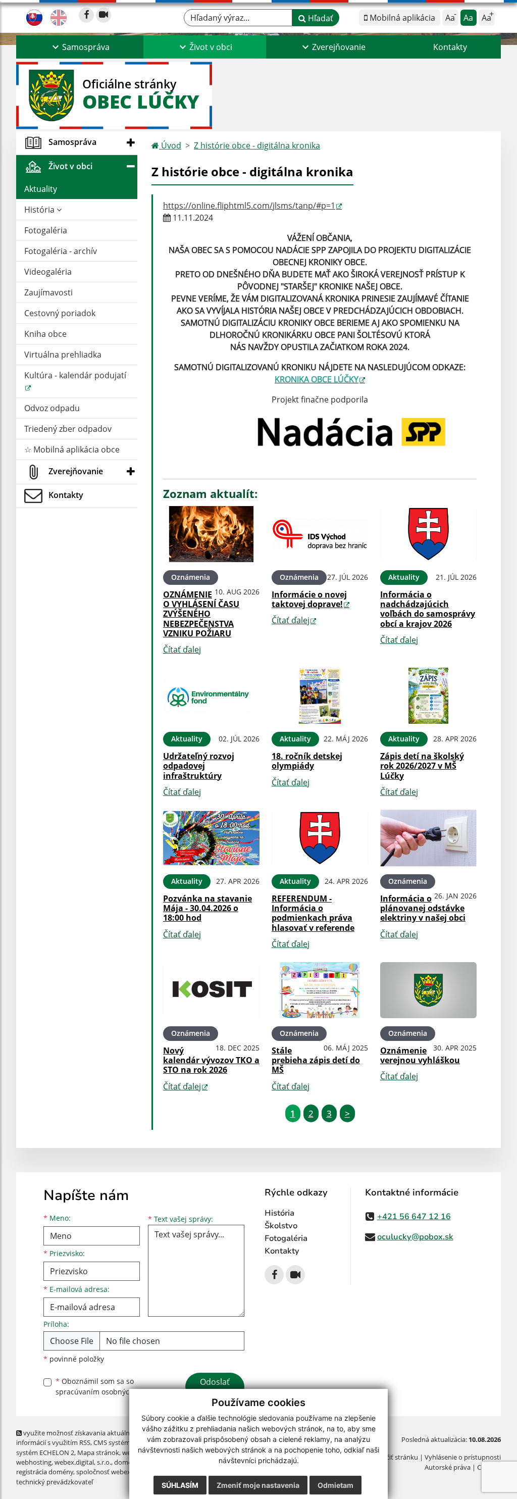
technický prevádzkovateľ (54, 1481)
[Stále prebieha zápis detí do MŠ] (320, 990)
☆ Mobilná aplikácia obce (72, 449)
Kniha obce (45, 333)
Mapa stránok (98, 1452)
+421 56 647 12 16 (414, 1216)
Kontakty (450, 47)
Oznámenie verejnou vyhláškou (420, 1055)
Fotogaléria (45, 230)
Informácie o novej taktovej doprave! (309, 599)
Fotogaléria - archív (60, 251)
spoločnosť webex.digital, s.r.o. (122, 1471)
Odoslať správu (215, 1388)
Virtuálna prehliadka (62, 354)
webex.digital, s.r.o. (83, 1462)
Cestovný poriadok (59, 313)
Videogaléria (48, 271)
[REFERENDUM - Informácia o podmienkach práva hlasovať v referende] (320, 838)
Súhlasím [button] (180, 1485)
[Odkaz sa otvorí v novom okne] (86, 15)
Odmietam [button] (335, 1485)
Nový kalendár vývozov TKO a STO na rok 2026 (211, 1060)
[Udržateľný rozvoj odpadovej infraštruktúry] (211, 696)
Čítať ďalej (182, 649)
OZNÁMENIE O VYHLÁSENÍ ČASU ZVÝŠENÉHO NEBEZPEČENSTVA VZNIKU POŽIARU (201, 614)
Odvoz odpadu (52, 408)
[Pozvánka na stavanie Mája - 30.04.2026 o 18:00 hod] (211, 838)
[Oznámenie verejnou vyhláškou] (428, 990)
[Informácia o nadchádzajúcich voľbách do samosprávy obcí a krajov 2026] (428, 534)
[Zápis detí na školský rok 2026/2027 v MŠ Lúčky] (428, 696)
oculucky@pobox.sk (415, 1236)
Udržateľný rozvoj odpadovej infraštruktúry (198, 766)
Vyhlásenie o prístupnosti (463, 1457)
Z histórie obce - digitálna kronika (257, 145)
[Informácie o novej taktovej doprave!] (320, 534)
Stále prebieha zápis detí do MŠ (316, 1060)
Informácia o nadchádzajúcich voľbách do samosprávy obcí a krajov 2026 (427, 609)
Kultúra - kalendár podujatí (75, 375)
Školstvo (281, 1225)
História (40, 209)
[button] (79, 47)
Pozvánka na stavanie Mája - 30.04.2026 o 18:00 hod (207, 908)
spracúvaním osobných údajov (107, 1391)
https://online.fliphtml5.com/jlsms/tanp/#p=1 (249, 205)
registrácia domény (44, 1471)
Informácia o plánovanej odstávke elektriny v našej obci (423, 908)
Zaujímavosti (48, 292)
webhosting (33, 1462)
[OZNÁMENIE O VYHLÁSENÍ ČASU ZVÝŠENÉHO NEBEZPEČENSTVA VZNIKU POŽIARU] (211, 534)
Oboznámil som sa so (107, 1386)
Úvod (170, 145)
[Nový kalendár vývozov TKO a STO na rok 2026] (211, 990)
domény (126, 1462)
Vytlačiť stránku (394, 1457)
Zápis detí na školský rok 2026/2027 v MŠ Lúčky (422, 766)
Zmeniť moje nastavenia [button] (258, 1485)
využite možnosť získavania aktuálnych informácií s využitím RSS (78, 1437)
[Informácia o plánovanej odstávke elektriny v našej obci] (428, 838)
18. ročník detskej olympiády (307, 761)
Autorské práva (448, 1467)
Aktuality (40, 188)
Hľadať (319, 18)
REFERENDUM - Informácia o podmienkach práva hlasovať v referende (313, 913)
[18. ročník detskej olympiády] (320, 696)
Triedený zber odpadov (68, 428)
